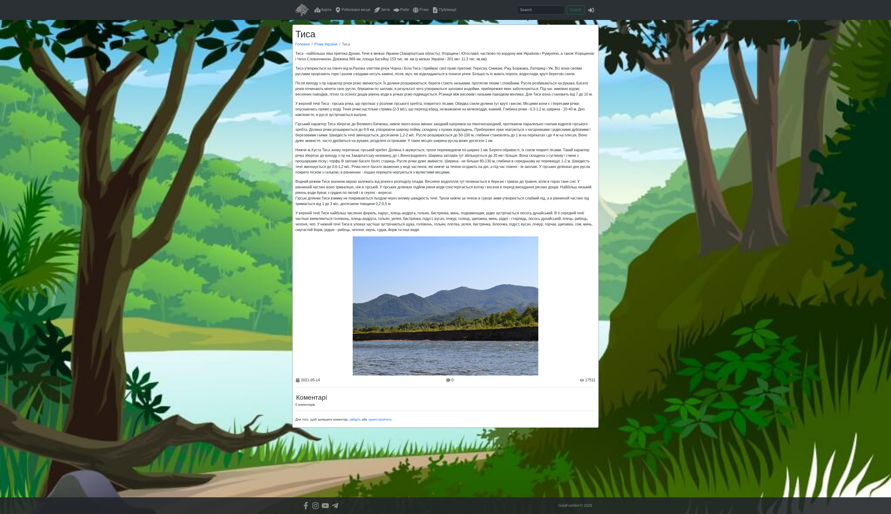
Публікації (447, 10)
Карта (325, 10)
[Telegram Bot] (334, 505)
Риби (404, 10)
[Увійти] (591, 10)
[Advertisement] (445, 464)
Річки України (325, 44)
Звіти (385, 10)
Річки (424, 10)
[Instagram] (314, 505)
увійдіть (355, 419)
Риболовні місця (355, 10)
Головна (302, 44)
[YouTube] (324, 505)
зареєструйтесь (380, 419)
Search (575, 10)
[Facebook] (305, 505)
